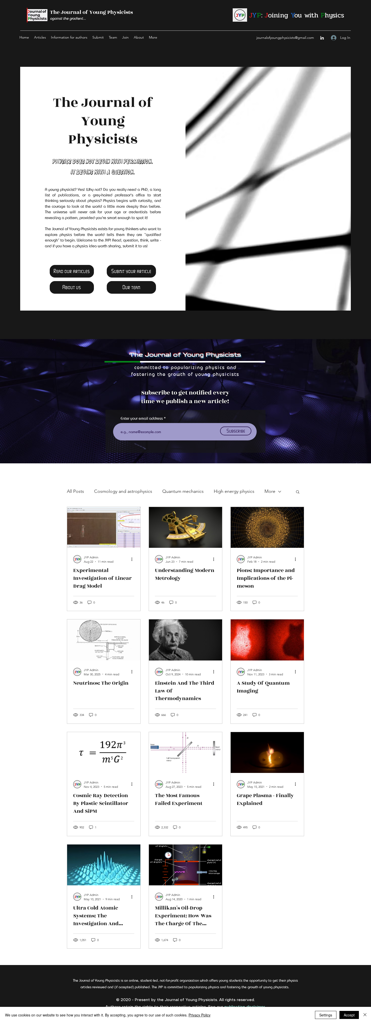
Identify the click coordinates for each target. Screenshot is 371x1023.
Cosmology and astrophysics (123, 491)
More (269, 491)
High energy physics (234, 491)
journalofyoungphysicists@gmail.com (285, 37)
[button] (297, 492)
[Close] (365, 1015)
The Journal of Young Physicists (91, 12)
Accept (349, 1014)
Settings (325, 1014)
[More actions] (133, 559)
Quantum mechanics (183, 491)
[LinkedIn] (322, 37)
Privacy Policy (199, 1014)
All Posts (75, 491)
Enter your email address (142, 418)
